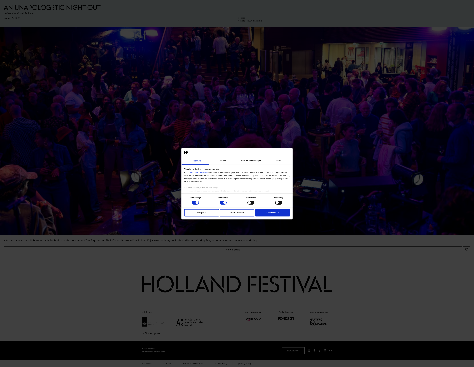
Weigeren (201, 213)
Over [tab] (278, 160)
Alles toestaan (272, 213)
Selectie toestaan (237, 213)
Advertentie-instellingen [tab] (250, 160)
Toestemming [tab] (195, 161)
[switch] (223, 203)
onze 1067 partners (199, 173)
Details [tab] (223, 160)
